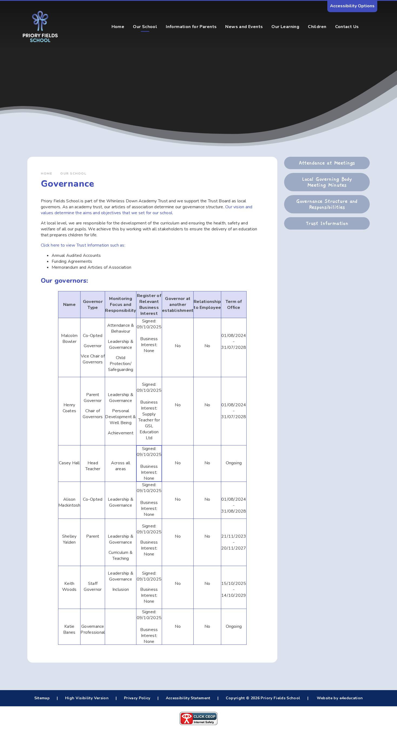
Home (46, 173)
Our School (73, 173)
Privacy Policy (137, 698)
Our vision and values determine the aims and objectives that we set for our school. (146, 210)
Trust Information (327, 223)
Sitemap (42, 698)
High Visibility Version (87, 698)
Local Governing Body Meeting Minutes (327, 182)
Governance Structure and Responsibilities (327, 204)
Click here (51, 245)
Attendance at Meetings (327, 163)
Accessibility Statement (188, 698)
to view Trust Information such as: (93, 245)
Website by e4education (339, 698)
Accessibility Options (352, 6)
